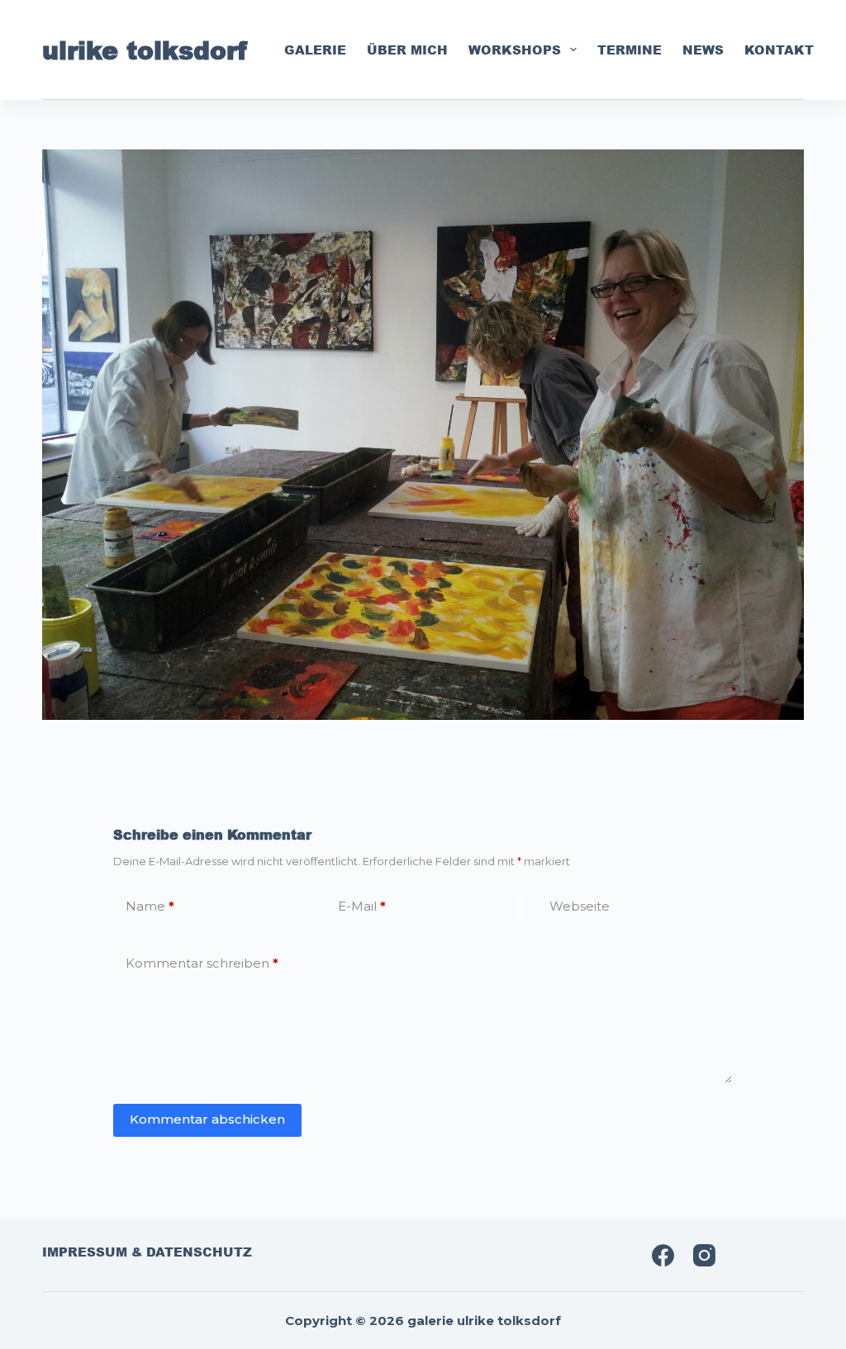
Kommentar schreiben (202, 963)
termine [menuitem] (629, 49)
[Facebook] (663, 1255)
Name (150, 906)
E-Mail (362, 906)
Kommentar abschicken (207, 1119)
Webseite (579, 906)
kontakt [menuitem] (779, 49)
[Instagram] (704, 1255)
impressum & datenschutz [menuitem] (147, 1252)
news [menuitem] (703, 49)
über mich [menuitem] (407, 49)
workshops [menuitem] (514, 49)
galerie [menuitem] (315, 49)
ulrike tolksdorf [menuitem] (144, 49)
